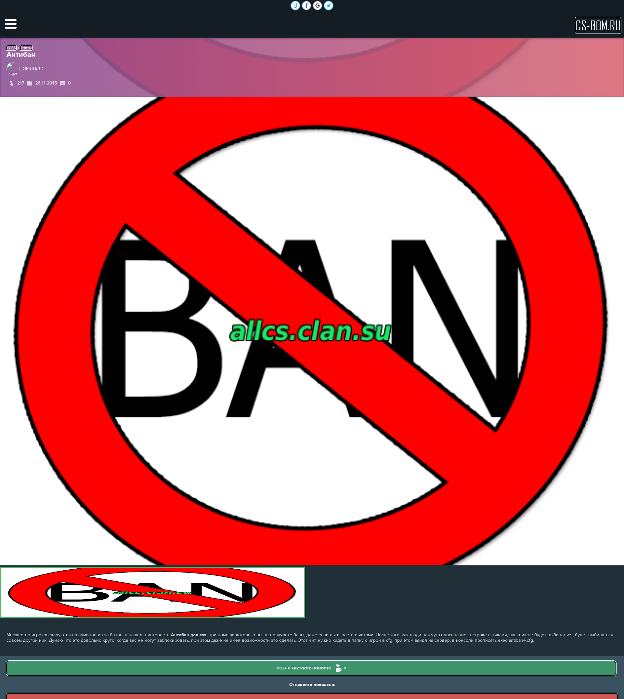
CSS (12, 48)
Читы (27, 48)
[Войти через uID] (295, 5)
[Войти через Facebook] (306, 5)
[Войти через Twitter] (328, 5)
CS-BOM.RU (598, 25)
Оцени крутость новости (311, 668)
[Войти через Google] (317, 5)
